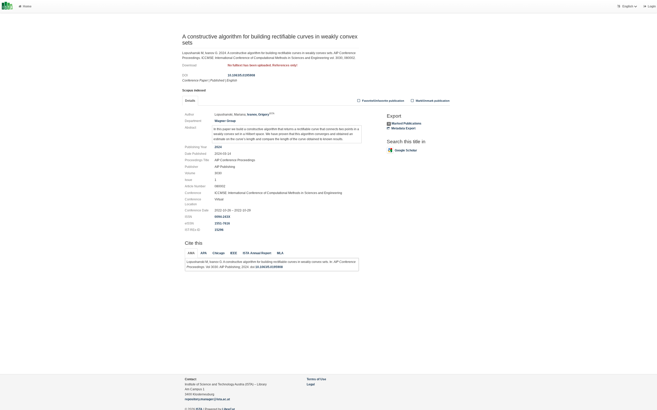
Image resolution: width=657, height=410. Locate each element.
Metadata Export (403, 128)
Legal (311, 384)
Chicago (218, 253)
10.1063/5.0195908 (241, 75)
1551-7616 (222, 223)
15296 (219, 230)
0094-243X (222, 217)
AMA (191, 253)
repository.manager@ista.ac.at (207, 399)
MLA (280, 253)
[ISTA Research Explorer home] (7, 6)
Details (190, 100)
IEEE (233, 253)
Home (27, 6)
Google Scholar (406, 150)
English (628, 6)
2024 (218, 147)
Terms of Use (316, 379)
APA (203, 253)
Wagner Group (225, 121)
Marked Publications (406, 123)
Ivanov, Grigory (261, 114)
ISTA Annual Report (257, 253)
